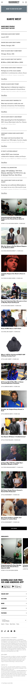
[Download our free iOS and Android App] (6, 586)
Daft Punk (10, 173)
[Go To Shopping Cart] (26, 2)
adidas (3, 171)
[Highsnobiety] (14, 2)
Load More (14, 528)
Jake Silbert (9, 331)
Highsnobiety (8, 494)
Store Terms (12, 624)
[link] (14, 211)
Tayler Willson (9, 440)
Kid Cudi (5, 175)
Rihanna (3, 173)
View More (4, 79)
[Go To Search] (23, 2)
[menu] (2, 2)
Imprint (2, 624)
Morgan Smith (9, 386)
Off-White (12, 171)
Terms (17, 624)
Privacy (7, 624)
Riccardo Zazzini (13, 223)
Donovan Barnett (11, 250)
